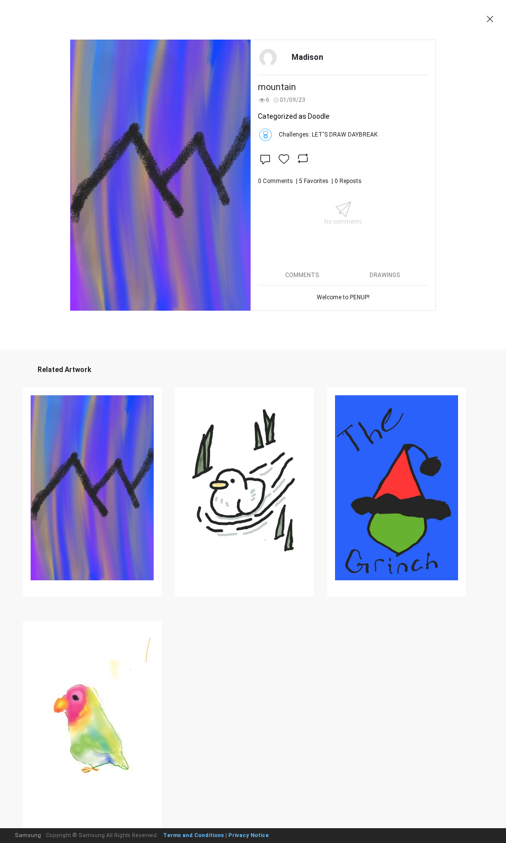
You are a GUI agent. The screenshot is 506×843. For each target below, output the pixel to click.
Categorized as (294, 116)
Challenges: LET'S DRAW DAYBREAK (328, 134)
